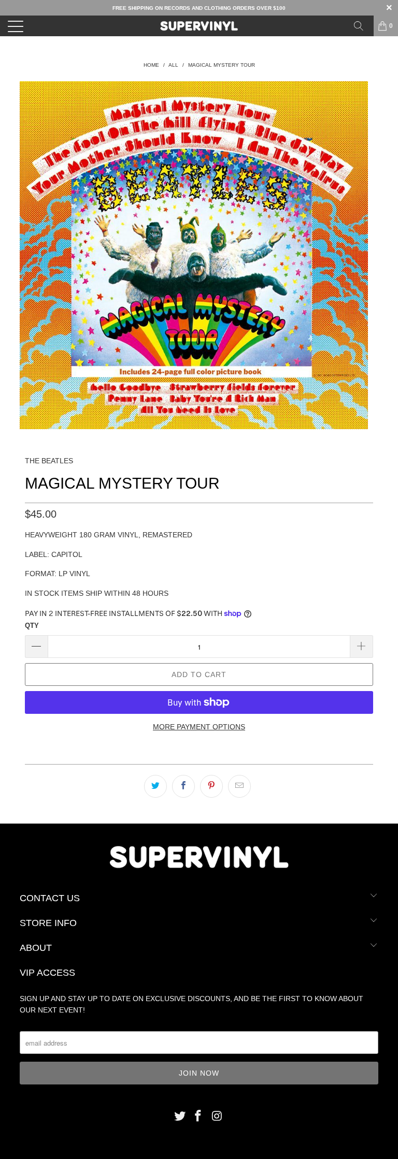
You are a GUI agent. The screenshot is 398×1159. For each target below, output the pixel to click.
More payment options (199, 727)
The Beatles (49, 461)
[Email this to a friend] (239, 786)
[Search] (362, 26)
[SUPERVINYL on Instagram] (217, 1116)
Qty (32, 625)
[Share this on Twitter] (155, 786)
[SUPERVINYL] (199, 26)
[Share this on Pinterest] (211, 786)
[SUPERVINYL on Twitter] (180, 1116)
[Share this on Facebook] (183, 786)
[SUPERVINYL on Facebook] (198, 1116)
